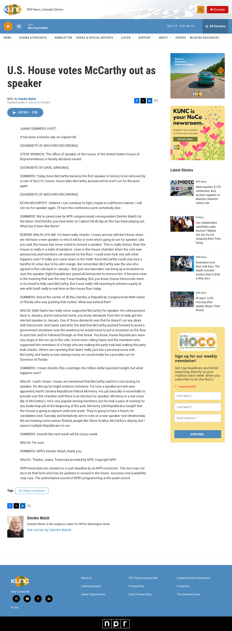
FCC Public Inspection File (143, 578)
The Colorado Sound (188, 594)
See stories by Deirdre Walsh (49, 530)
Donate (219, 9)
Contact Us (183, 586)
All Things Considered (32, 490)
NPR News (201, 181)
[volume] (19, 26)
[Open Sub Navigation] (14, 37)
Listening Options (91, 586)
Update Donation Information (193, 578)
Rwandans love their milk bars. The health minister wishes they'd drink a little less (208, 270)
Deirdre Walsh (27, 99)
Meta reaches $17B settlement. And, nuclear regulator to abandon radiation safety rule (208, 195)
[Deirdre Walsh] (15, 527)
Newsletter (63, 37)
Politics (200, 217)
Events (181, 37)
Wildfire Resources (204, 37)
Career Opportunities (93, 594)
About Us (86, 578)
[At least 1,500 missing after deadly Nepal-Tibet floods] (182, 299)
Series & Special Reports (94, 37)
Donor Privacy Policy (140, 594)
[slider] (24, 26)
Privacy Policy (136, 586)
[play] (8, 26)
